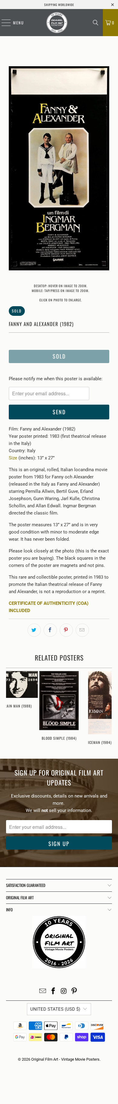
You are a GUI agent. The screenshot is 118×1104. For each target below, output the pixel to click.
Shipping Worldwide (59, 4)
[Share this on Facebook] (50, 630)
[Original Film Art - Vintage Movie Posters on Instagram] (64, 991)
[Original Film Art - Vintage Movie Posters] (57, 22)
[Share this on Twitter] (34, 630)
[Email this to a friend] (82, 630)
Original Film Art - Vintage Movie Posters (65, 1059)
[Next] (105, 169)
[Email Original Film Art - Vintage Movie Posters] (43, 991)
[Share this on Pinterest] (66, 630)
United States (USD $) (55, 1009)
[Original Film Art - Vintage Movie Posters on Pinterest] (74, 991)
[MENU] (3, 23)
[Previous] (13, 169)
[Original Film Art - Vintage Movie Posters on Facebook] (53, 991)
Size (13, 458)
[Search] (95, 23)
